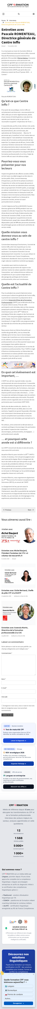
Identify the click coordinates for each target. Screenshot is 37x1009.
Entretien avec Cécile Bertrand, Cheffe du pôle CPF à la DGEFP (17, 591)
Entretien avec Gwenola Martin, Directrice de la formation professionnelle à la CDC (14, 630)
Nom (3, 679)
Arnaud (3, 46)
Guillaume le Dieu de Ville (21, 596)
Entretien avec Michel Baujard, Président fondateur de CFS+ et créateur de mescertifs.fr (14, 553)
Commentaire (6, 653)
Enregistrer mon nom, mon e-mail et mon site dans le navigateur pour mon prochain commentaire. (17, 708)
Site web (4, 697)
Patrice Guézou (23, 58)
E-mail (4, 688)
